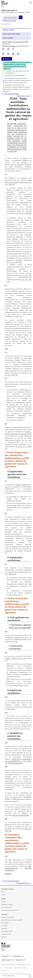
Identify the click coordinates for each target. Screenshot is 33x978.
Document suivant (23, 96)
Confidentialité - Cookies (11, 968)
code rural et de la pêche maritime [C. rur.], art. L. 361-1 (18, 182)
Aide (2, 892)
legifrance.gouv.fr (6, 960)
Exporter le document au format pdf (3, 49)
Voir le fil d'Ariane (5, 24)
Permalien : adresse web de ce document (13, 49)
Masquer (8, 59)
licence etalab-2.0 (8, 975)
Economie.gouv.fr (5, 931)
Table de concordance (7, 904)
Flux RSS (3, 902)
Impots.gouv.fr (5, 934)
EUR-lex (3, 928)
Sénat (2, 937)
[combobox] (11, 17)
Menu (30, 2)
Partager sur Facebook (3, 54)
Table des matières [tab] (8, 30)
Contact (3, 894)
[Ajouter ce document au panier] (8, 49)
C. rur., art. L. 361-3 (23, 213)
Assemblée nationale (6, 917)
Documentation (5, 907)
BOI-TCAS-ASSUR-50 (15, 763)
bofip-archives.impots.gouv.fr (8, 910)
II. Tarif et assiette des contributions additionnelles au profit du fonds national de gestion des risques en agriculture (17, 80)
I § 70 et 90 (10, 709)
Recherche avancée (9, 20)
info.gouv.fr (5, 956)
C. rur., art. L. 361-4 (13, 262)
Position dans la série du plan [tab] (11, 34)
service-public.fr (17, 956)
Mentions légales (21, 964)
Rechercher (20, 17)
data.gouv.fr (20, 960)
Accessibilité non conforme (8, 964)
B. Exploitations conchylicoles (15, 75)
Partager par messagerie (18, 54)
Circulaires (4, 923)
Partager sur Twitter (8, 54)
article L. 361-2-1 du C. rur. (17, 637)
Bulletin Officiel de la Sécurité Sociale (10, 920)
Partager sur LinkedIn (13, 54)
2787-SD (27, 797)
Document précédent (11, 94)
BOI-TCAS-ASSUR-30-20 (21, 815)
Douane (3, 925)
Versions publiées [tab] (8, 38)
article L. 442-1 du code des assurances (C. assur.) (18, 433)
